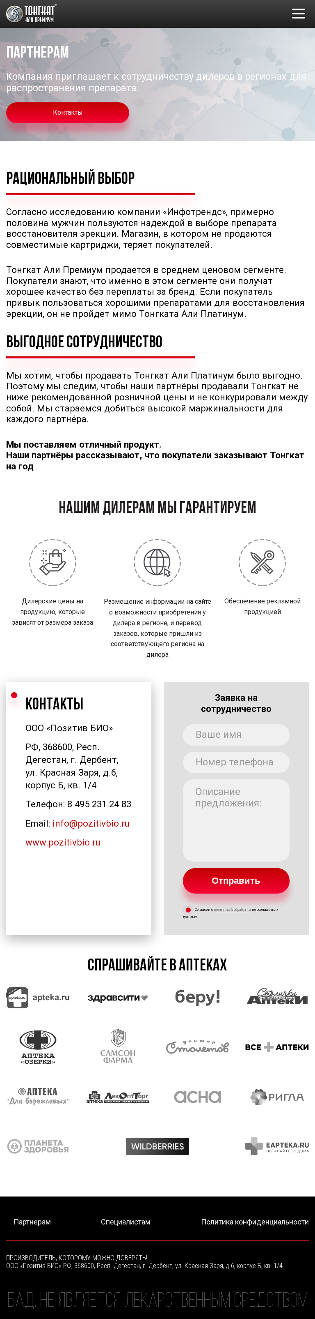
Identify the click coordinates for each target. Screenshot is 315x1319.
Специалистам (126, 1222)
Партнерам (32, 1222)
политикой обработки (232, 910)
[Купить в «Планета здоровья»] (38, 1146)
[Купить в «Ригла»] (277, 1097)
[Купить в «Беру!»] (197, 998)
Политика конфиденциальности (255, 1222)
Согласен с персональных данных (230, 913)
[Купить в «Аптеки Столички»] (277, 998)
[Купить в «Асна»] (197, 1097)
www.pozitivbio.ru (62, 842)
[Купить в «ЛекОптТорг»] (118, 1097)
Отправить (236, 880)
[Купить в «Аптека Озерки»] (38, 1047)
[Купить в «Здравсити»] (118, 998)
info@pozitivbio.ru (91, 823)
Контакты (68, 112)
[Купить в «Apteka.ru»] (38, 998)
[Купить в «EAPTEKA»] (277, 1146)
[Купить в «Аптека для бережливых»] (38, 1097)
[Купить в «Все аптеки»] (277, 1047)
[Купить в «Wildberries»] (157, 1146)
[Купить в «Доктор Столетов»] (197, 1047)
